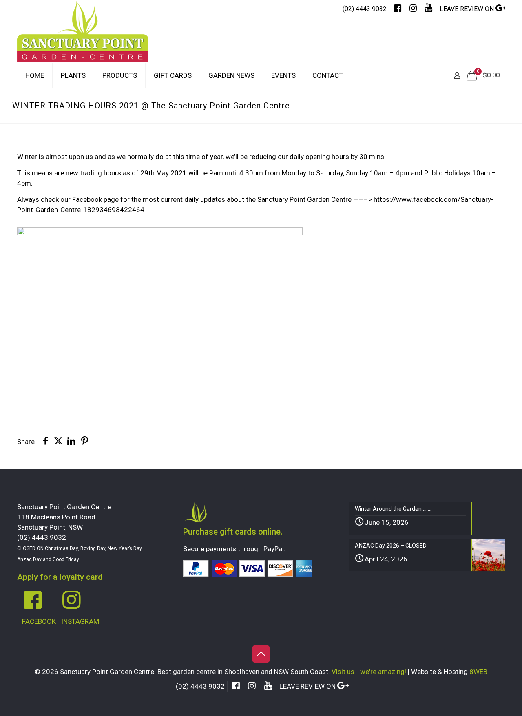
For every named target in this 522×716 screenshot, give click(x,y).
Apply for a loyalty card (60, 577)
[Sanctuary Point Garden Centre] (82, 40)
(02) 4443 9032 (365, 9)
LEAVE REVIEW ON (467, 9)
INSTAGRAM (80, 621)
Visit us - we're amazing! (369, 671)
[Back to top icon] (261, 654)
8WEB (478, 671)
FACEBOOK (39, 621)
